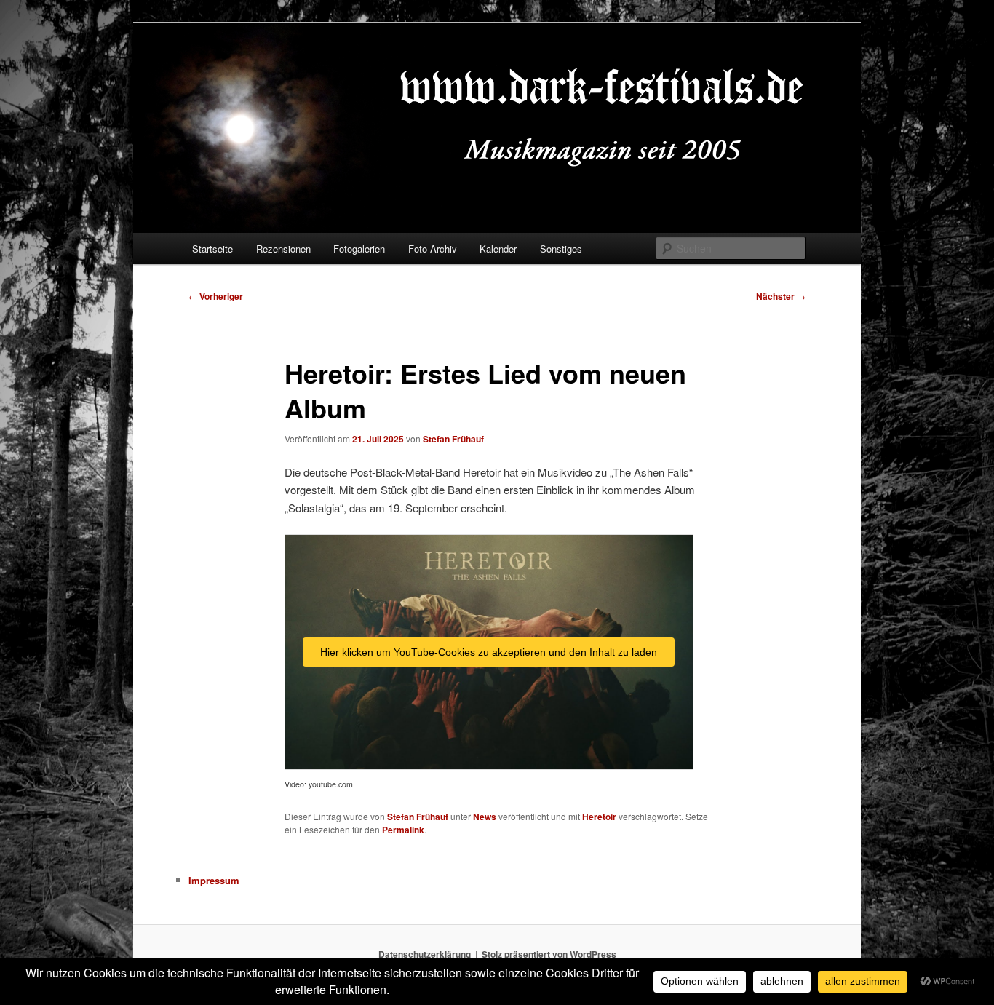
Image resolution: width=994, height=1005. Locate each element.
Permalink (403, 829)
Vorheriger (215, 296)
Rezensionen (283, 248)
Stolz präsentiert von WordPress (549, 954)
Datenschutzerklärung (424, 954)
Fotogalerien (359, 248)
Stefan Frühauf (453, 438)
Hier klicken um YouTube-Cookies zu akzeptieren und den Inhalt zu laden (488, 652)
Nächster (781, 296)
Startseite (212, 248)
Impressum (213, 880)
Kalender (498, 248)
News (484, 816)
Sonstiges (561, 248)
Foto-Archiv (432, 248)
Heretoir (599, 816)
